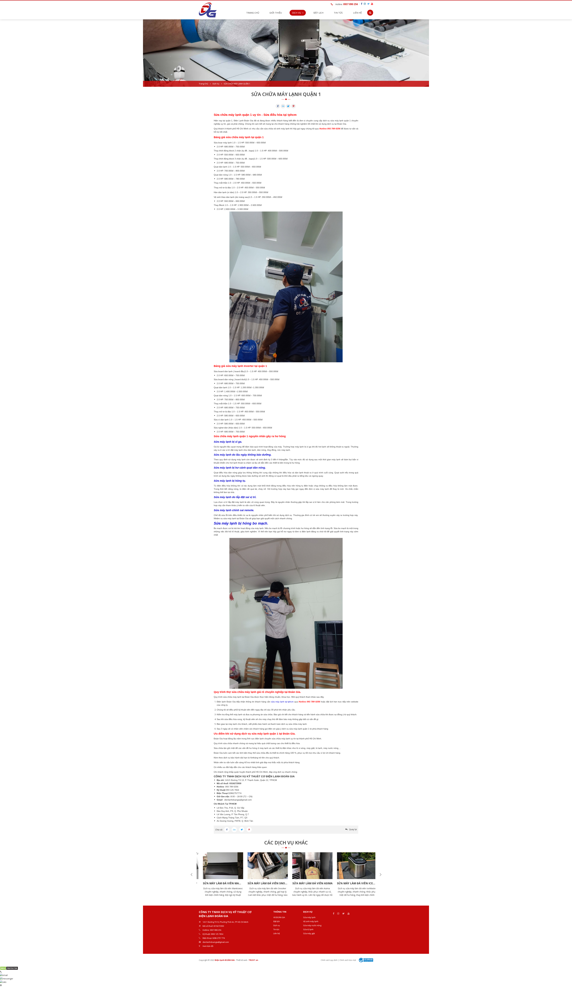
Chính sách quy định (329, 960)
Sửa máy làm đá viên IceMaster (312, 883)
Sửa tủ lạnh (308, 929)
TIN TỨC (338, 12)
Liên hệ (357, 12)
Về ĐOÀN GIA (279, 917)
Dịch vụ (216, 83)
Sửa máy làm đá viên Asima (267, 883)
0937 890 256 (350, 4)
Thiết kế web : (242, 960)
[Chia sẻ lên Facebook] (226, 829)
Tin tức (276, 929)
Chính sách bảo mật (347, 960)
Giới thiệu (275, 12)
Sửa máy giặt (309, 933)
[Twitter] (288, 106)
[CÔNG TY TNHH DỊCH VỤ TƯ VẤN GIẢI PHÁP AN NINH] (208, 9)
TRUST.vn (253, 960)
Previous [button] (191, 874)
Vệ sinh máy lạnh (310, 921)
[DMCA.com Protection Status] (9, 968)
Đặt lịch (319, 12)
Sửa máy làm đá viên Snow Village (357, 883)
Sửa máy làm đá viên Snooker (223, 883)
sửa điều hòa (230, 719)
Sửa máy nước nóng (312, 925)
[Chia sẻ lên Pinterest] (249, 829)
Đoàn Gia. (342, 124)
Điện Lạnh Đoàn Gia (243, 120)
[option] (286, 53)
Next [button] (381, 874)
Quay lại (353, 829)
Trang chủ (252, 12)
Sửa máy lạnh (309, 917)
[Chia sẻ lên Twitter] (241, 829)
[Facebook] (278, 106)
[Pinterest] (293, 106)
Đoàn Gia (218, 738)
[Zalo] (283, 106)
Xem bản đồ (208, 946)
